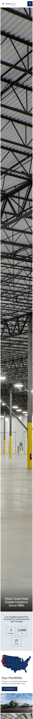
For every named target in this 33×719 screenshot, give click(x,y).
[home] (8, 4)
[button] (30, 3)
